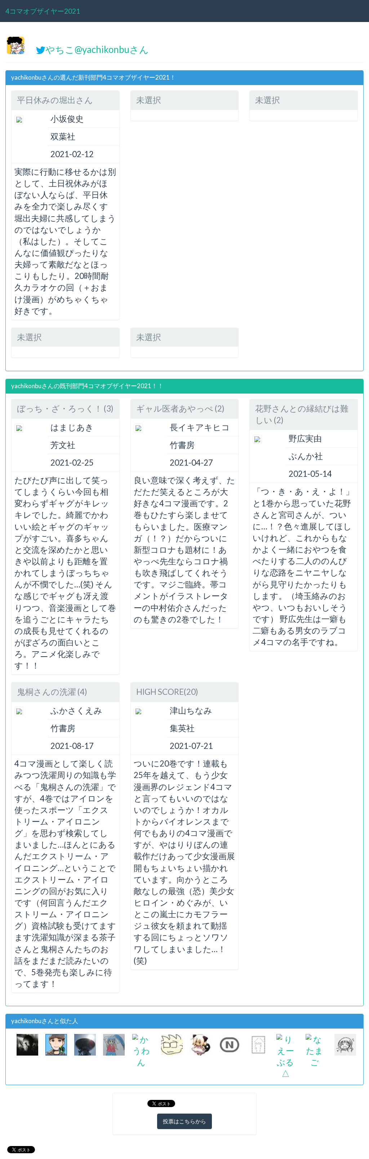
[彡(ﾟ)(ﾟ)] (258, 1043)
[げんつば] (85, 1043)
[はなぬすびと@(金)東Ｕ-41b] (201, 1043)
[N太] (229, 1043)
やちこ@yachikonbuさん (97, 49)
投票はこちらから (184, 1121)
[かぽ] (345, 1043)
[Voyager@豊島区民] (56, 1043)
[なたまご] (315, 1050)
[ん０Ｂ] (27, 1043)
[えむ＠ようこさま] (114, 1043)
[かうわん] (141, 1050)
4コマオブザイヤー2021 (42, 11)
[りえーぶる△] (285, 1055)
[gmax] (172, 1043)
